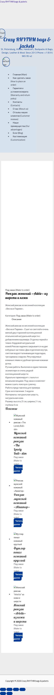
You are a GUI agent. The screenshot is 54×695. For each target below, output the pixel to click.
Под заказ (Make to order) (17, 290)
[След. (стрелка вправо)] (9, 693)
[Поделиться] (16, 689)
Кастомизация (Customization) (19, 138)
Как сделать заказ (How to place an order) (21, 81)
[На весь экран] (9, 689)
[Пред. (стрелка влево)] (3, 693)
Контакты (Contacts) (16, 103)
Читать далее (18, 469)
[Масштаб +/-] (3, 689)
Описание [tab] (16, 319)
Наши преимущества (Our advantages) (20, 126)
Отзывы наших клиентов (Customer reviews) (20, 116)
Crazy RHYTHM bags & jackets (13, 1)
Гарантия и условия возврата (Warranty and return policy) (20, 93)
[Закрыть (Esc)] (22, 689)
